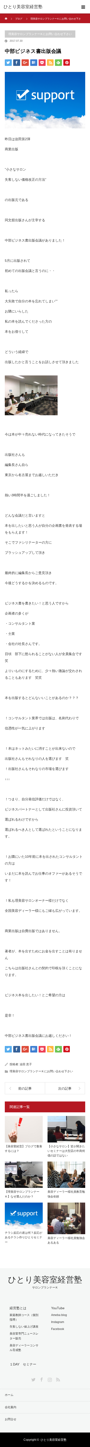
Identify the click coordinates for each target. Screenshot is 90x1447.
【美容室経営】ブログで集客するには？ (23, 1149)
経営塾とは (18, 1308)
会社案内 (10, 1407)
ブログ (18, 18)
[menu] (83, 7)
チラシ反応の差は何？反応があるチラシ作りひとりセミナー (23, 1237)
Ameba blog (59, 1315)
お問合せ (10, 1419)
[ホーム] (6, 15)
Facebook (57, 1329)
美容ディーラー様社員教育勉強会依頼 (66, 1194)
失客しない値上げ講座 (24, 1326)
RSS (57, 1378)
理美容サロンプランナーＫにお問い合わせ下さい (40, 34)
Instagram (57, 1322)
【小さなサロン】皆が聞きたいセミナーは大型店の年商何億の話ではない (66, 1151)
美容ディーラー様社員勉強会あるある (66, 1240)
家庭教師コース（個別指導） (24, 1317)
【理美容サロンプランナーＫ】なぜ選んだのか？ (22, 1194)
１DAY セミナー (23, 1364)
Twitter (32, 1378)
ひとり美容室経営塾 (23, 6)
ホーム (9, 1395)
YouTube (58, 1308)
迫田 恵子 (26, 1064)
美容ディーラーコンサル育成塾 (24, 1348)
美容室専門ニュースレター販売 (24, 1336)
